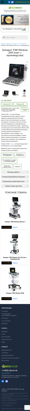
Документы (5, 323)
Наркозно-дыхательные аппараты (10, 358)
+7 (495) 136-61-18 (9, 370)
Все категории (5, 360)
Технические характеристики (13, 181)
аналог (12, 144)
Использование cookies (7, 405)
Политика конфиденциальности (9, 402)
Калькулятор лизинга (25, 110)
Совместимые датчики (13, 186)
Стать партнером (6, 320)
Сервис (3, 342)
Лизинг (3, 334)
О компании (5, 311)
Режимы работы (13, 172)
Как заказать (5, 318)
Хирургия (17, 166)
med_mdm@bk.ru (6, 373)
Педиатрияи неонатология (7, 166)
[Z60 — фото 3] (24, 93)
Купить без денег (6, 336)
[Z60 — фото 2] (15, 93)
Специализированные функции (13, 177)
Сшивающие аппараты (7, 355)
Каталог (14, 43)
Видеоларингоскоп (7, 350)
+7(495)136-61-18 (21, 2)
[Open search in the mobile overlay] (15, 37)
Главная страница (6, 43)
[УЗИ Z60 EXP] (6, 93)
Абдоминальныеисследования (7, 154)
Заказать (15, 227)
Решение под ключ (6, 339)
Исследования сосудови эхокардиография (9, 160)
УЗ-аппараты (22, 43)
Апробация (4, 331)
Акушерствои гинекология (20, 154)
